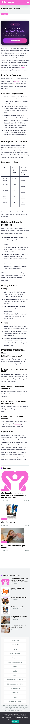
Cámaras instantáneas (15, 662)
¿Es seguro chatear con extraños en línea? (18, 626)
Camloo (15, 671)
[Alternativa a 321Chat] (5, 595)
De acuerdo (15, 721)
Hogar (2, 11)
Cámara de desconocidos (15, 684)
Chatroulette (15, 645)
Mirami (15, 666)
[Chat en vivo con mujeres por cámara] (15, 535)
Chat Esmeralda (15, 688)
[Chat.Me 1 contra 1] (15, 512)
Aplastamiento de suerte (15, 679)
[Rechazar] (8, 2)
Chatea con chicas (15, 701)
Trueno (15, 697)
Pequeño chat (15, 640)
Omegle (15, 649)
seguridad (23, 67)
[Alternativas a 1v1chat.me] (5, 604)
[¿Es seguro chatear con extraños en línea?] (5, 633)
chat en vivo (17, 424)
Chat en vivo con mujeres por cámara (19, 617)
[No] (28, 718)
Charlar (4, 14)
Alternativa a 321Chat (17, 588)
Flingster (15, 658)
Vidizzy (15, 675)
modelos (17, 81)
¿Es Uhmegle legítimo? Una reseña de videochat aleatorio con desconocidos (13, 495)
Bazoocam (15, 693)
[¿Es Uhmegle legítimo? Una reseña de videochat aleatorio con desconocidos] (15, 481)
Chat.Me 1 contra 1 (9, 522)
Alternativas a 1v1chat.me (19, 597)
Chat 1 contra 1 (15, 653)
